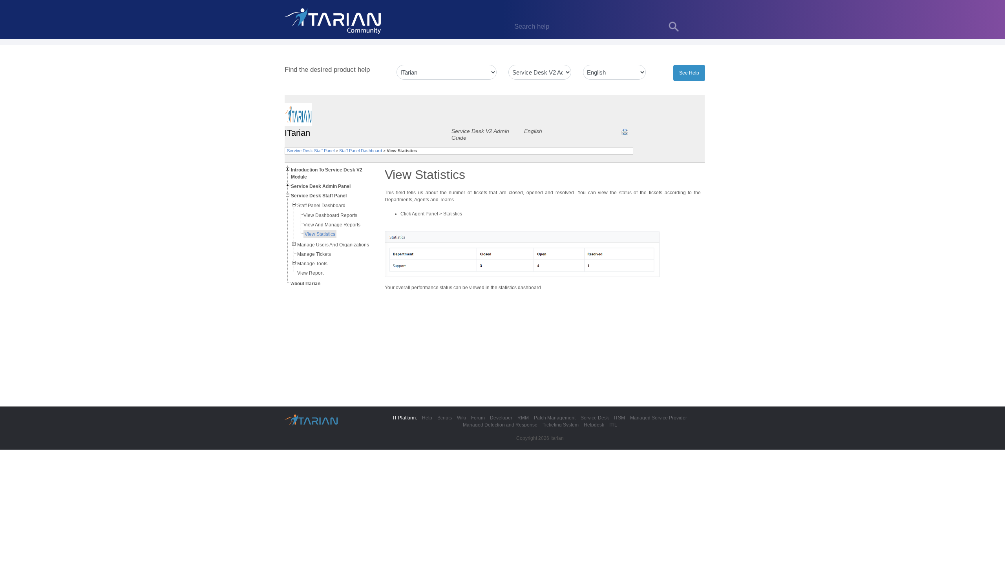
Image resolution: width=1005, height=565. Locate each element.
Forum (478, 418)
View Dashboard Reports (330, 215)
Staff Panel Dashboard (360, 150)
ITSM (619, 418)
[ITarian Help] (334, 21)
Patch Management (555, 418)
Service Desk (595, 418)
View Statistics (320, 234)
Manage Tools (312, 263)
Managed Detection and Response (500, 425)
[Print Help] (624, 132)
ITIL (613, 425)
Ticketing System (561, 425)
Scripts (444, 418)
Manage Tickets (314, 254)
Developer (501, 418)
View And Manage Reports (331, 225)
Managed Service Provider (658, 418)
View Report (310, 273)
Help (427, 418)
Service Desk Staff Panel (310, 150)
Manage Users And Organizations (333, 245)
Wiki (461, 418)
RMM (523, 418)
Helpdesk (594, 425)
